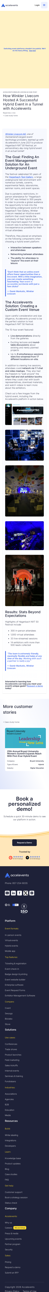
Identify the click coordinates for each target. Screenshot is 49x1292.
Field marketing (12, 1060)
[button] (44, 5)
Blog (7, 1169)
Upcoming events (13, 1239)
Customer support (13, 1192)
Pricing (8, 1262)
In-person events (13, 935)
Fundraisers (10, 1081)
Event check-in (12, 969)
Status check (11, 1203)
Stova (7, 1024)
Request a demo (35, 686)
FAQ (7, 1179)
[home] (16, 5)
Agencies (9, 1099)
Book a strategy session (16, 1197)
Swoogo (9, 1013)
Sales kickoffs (11, 1065)
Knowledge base (13, 1158)
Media (8, 1115)
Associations (11, 1094)
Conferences (11, 1044)
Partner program (12, 1244)
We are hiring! (20, 1228)
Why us (8, 1222)
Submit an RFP (12, 1272)
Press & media (11, 1233)
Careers (8, 1227)
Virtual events (11, 940)
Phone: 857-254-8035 (16, 883)
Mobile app (10, 951)
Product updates (13, 1163)
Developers (10, 1146)
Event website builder (15, 979)
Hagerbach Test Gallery (21, 177)
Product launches (13, 1054)
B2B (7, 1104)
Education (9, 1110)
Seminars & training (14, 1076)
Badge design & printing (16, 974)
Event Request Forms (15, 990)
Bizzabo (8, 1018)
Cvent (8, 1008)
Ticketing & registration (15, 963)
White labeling (11, 1135)
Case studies (11, 1174)
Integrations (10, 1140)
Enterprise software (14, 985)
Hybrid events (11, 945)
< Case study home (10, 116)
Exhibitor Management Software (20, 995)
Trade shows (11, 1049)
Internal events (12, 1070)
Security (9, 1249)
